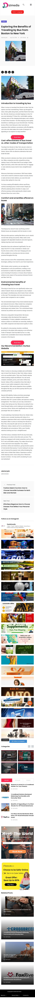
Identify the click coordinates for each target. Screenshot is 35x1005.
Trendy (28, 780)
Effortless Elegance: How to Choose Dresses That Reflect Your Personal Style (17, 506)
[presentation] (29, 746)
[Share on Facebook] (2, 72)
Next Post (7, 501)
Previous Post (11, 485)
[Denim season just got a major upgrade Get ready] (17, 660)
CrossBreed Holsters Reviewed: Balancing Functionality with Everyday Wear (21, 796)
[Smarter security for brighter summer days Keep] (17, 702)
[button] (3, 995)
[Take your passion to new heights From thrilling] (17, 596)
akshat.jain (5, 471)
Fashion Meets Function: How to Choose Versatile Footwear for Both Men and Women (17, 490)
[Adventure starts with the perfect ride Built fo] (17, 617)
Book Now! (17, 137)
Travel (4, 21)
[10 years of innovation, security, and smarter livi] (17, 733)
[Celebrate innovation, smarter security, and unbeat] (17, 712)
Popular (17, 780)
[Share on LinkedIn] (9, 72)
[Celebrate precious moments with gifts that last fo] (17, 639)
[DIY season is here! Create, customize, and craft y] (17, 533)
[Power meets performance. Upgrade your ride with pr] (17, 554)
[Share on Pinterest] (12, 72)
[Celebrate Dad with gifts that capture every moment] (17, 670)
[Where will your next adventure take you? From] (17, 565)
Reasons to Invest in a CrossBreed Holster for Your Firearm (22, 785)
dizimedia (15, 789)
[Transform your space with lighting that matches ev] (17, 544)
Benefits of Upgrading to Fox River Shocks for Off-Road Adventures (22, 805)
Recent (6, 780)
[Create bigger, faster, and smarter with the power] (17, 691)
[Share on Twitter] (6, 72)
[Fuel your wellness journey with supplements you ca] (17, 628)
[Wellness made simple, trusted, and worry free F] (17, 649)
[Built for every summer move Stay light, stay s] (17, 681)
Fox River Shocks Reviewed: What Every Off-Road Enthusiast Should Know (22, 815)
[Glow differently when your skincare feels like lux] (17, 575)
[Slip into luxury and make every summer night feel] (17, 723)
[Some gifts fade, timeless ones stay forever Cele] (17, 586)
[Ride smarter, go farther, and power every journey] (17, 607)
